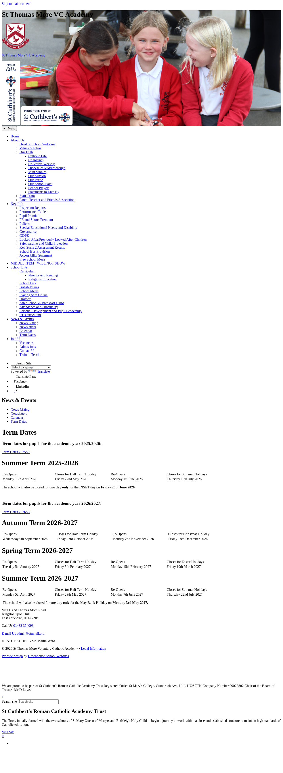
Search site (9, 701)
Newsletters (27, 327)
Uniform (25, 299)
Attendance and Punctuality (38, 307)
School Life (19, 267)
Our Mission (37, 176)
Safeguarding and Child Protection (43, 243)
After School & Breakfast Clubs (41, 303)
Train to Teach (29, 354)
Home (15, 136)
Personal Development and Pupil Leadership (50, 311)
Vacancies (26, 343)
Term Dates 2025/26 (16, 452)
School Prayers (38, 188)
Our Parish (35, 180)
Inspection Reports (32, 208)
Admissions (27, 347)
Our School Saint (40, 184)
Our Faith (26, 152)
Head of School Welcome (37, 144)
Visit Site (8, 732)
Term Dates (27, 335)
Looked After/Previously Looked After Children (53, 239)
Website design (12, 656)
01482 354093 (23, 625)
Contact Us (27, 351)
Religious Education (42, 279)
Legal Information (93, 648)
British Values (29, 287)
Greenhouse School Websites (48, 656)
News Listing (28, 323)
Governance (27, 231)
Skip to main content (16, 4)
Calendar (25, 331)
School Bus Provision (34, 251)
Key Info (17, 204)
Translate (43, 371)
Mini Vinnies (37, 172)
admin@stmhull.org (23, 633)
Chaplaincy (36, 160)
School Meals (28, 291)
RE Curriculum (30, 315)
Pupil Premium (29, 216)
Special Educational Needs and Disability (48, 227)
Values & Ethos (30, 148)
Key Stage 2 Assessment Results (42, 247)
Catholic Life (37, 156)
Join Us (16, 339)
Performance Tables (33, 212)
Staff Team (27, 196)
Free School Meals (32, 259)
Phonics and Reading (43, 275)
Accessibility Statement (35, 255)
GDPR (24, 235)
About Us (17, 140)
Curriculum (27, 271)
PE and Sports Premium (36, 219)
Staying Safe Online (33, 295)
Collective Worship (41, 164)
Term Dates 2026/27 (16, 512)
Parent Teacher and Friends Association (47, 200)
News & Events (22, 319)
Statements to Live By (43, 192)
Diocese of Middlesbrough (46, 168)
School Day (27, 283)
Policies (24, 223)
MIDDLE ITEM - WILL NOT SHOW (38, 263)
